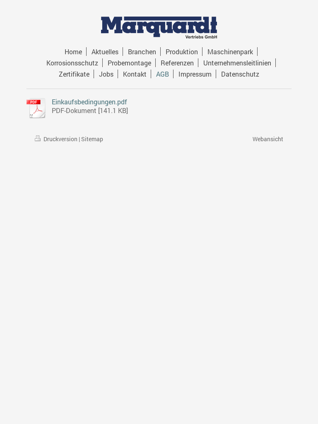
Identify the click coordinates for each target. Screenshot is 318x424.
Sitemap (92, 139)
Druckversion (60, 139)
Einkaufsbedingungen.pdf (89, 101)
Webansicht (268, 139)
